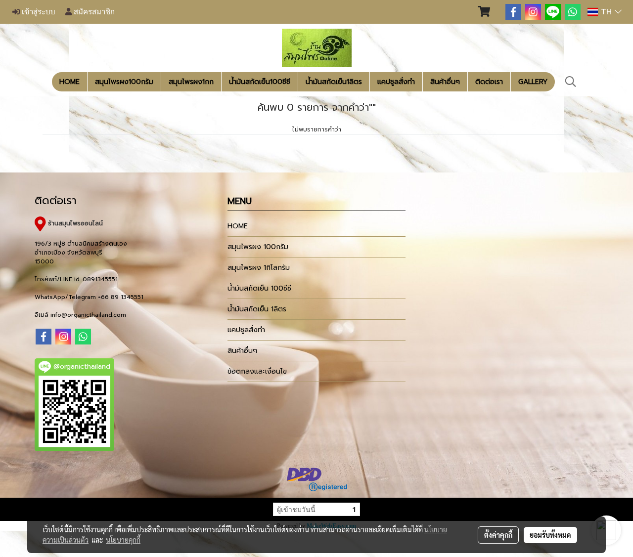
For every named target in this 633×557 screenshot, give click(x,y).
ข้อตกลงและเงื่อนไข (257, 371)
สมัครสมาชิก (93, 11)
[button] (571, 81)
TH (606, 12)
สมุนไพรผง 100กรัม (257, 247)
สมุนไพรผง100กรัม (124, 82)
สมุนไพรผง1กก (191, 82)
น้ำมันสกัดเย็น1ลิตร (334, 82)
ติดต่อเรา (489, 82)
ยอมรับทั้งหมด (550, 534)
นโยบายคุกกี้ (123, 539)
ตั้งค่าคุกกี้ (498, 534)
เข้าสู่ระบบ (37, 11)
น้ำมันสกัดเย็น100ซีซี (259, 82)
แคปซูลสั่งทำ (396, 82)
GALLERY (532, 82)
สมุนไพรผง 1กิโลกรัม (258, 267)
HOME (69, 82)
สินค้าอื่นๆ (445, 82)
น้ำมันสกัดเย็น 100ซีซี (259, 288)
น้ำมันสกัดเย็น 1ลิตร (256, 309)
